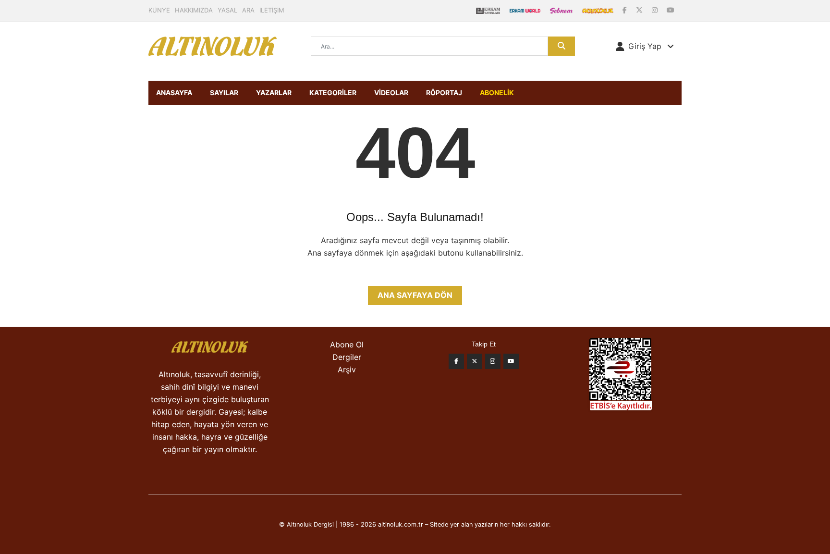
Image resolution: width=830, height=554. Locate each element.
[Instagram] (655, 10)
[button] (645, 46)
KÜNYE (159, 10)
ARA (248, 10)
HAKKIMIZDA (194, 10)
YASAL (227, 10)
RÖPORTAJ (444, 92)
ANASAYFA (174, 92)
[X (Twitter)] (640, 10)
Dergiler (346, 357)
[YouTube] (670, 10)
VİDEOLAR (391, 92)
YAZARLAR (274, 92)
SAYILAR (224, 92)
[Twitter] (474, 361)
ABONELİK (497, 92)
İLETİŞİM (271, 10)
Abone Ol (347, 344)
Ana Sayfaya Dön (415, 295)
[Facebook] (625, 10)
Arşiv (347, 369)
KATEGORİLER (332, 92)
